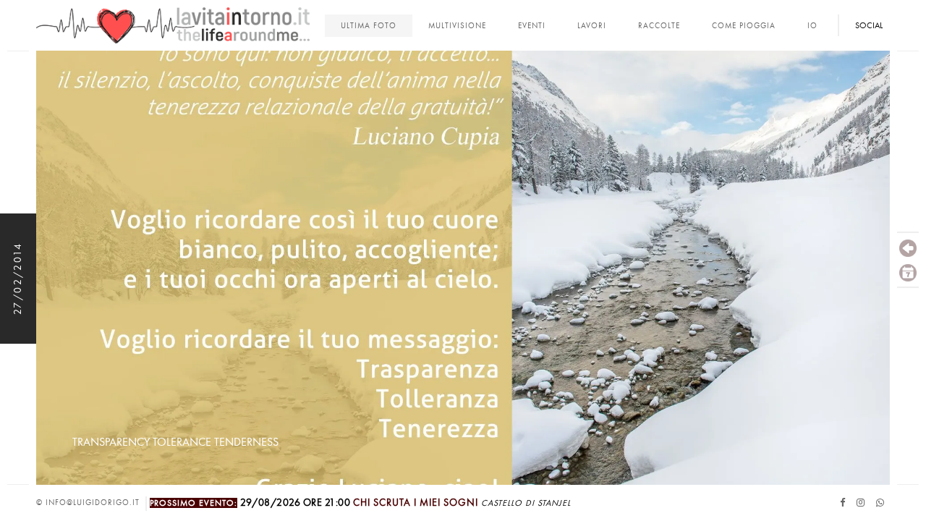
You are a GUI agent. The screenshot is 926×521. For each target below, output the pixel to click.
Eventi (531, 25)
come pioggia (744, 25)
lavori (591, 25)
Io (812, 25)
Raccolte (659, 25)
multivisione (457, 25)
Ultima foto (368, 25)
